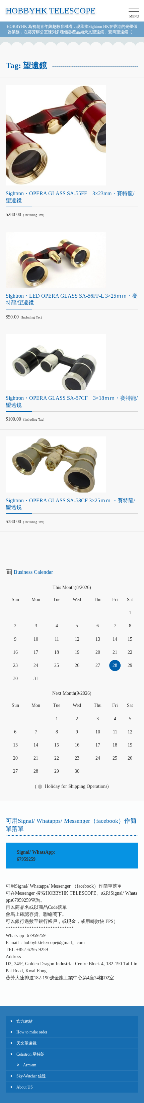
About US (24, 1087)
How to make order (31, 1032)
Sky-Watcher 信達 (31, 1076)
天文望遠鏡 (26, 1043)
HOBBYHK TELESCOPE (50, 10)
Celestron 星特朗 (30, 1054)
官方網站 (24, 1021)
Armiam (29, 1065)
